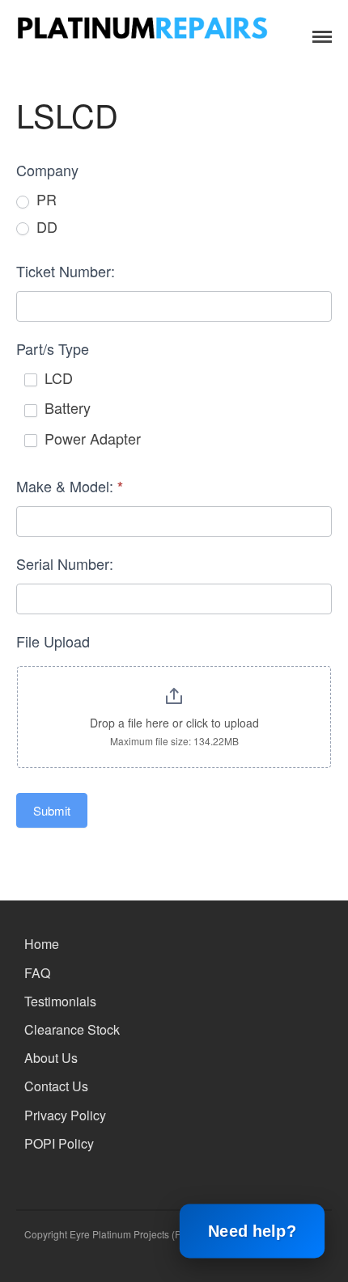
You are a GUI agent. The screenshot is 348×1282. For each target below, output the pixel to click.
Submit (51, 810)
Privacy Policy (65, 1115)
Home (41, 943)
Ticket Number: (65, 270)
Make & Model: (69, 486)
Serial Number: (64, 563)
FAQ (37, 973)
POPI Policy (59, 1143)
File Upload (53, 641)
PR (44, 199)
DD (44, 226)
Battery (65, 408)
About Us (51, 1057)
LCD (56, 378)
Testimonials (60, 1001)
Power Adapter (90, 438)
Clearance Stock (72, 1029)
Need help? (252, 1231)
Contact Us (56, 1086)
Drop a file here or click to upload (174, 723)
